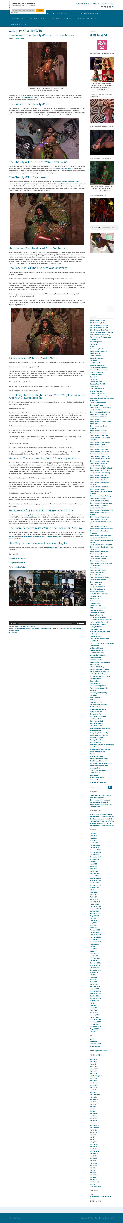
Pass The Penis (95, 683)
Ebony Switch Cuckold (97, 587)
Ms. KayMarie (94, 1125)
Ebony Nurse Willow (96, 572)
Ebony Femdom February (98, 475)
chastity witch (77, 628)
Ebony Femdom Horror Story (99, 500)
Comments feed (95, 1044)
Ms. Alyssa (93, 1059)
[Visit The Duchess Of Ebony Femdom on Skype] (98, 36)
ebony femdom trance (63, 168)
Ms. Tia (92, 1184)
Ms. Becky (93, 1071)
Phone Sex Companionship (99, 688)
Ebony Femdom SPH (96, 554)
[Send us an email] (102, 7)
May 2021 (93, 979)
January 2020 (94, 1017)
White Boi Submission (97, 777)
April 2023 (93, 925)
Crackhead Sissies (96, 374)
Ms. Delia (93, 1102)
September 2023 (95, 913)
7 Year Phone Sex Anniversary (100, 335)
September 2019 (95, 1026)
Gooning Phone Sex (96, 615)
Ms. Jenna (93, 1123)
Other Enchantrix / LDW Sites (85, 1218)
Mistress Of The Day (97, 667)
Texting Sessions (95, 742)
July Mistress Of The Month (99, 638)
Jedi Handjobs (94, 634)
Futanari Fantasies (96, 610)
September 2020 (95, 998)
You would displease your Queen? (23, 10)
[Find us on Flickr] (110, 7)
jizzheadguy (94, 823)
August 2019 (94, 1029)
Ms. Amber (93, 1061)
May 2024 (93, 894)
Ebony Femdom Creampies (99, 454)
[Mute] (78, 623)
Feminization (94, 598)
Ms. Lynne (93, 1142)
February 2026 (95, 845)
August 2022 (94, 944)
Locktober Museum (45, 628)
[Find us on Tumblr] (107, 7)
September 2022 (95, 942)
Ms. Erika (93, 1106)
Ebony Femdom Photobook (60, 18)
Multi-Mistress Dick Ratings (99, 669)
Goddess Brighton (96, 1076)
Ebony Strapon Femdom (98, 579)
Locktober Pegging (96, 650)
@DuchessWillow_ (20, 567)
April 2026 (93, 840)
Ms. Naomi (93, 1158)
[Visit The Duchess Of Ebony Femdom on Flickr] (94, 36)
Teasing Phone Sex (96, 740)
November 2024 (95, 880)
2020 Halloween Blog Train (22, 628)
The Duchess (94, 814)
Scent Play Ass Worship (98, 709)
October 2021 (94, 967)
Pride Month (94, 700)
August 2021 (94, 972)
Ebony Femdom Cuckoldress (99, 456)
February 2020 (95, 1015)
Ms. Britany (94, 1078)
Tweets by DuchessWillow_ (99, 1050)
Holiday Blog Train (96, 629)
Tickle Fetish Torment (97, 751)
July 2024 (93, 890)
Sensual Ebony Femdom (98, 716)
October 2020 (94, 996)
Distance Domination (97, 388)
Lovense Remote (95, 657)
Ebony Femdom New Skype (99, 526)
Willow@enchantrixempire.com (100, 1196)
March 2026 (94, 843)
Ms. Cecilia (93, 1087)
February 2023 (95, 930)
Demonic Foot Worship (98, 384)
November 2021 (95, 965)
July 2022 (93, 946)
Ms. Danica (93, 1097)
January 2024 (94, 904)
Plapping (93, 690)
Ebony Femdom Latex (97, 508)
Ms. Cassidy (94, 1085)
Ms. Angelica (94, 1066)
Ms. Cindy (93, 1090)
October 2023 (94, 911)
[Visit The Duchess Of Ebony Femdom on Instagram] (102, 36)
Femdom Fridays (95, 596)
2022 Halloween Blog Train (99, 330)
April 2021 (93, 982)
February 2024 (95, 901)
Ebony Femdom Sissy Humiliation (101, 545)
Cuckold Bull (94, 377)
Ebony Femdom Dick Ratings (99, 461)
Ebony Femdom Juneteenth (99, 505)
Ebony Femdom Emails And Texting (101, 468)
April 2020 (93, 1010)
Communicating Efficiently (99, 367)
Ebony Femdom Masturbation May (101, 510)
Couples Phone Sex (96, 372)
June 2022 (93, 949)
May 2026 (93, 838)
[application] (47, 623)
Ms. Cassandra (94, 1083)
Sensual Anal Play (96, 714)
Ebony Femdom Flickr (36, 18)
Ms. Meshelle (94, 1149)
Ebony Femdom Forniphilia (99, 487)
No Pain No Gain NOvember (99, 674)
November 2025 (95, 852)
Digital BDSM (94, 386)
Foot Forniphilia (95, 601)
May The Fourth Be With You (100, 662)
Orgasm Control (95, 678)
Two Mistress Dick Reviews (99, 761)
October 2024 (94, 883)
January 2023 (94, 932)
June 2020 (93, 1005)
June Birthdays (95, 641)
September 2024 (95, 885)
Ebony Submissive (96, 582)
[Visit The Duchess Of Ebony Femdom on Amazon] (91, 36)
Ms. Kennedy (94, 1127)
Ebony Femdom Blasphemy (99, 435)
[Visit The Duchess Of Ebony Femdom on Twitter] (105, 36)
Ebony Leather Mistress (98, 570)
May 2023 (93, 923)
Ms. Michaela (94, 1151)
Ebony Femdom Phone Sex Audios (101, 535)
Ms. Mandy (93, 1146)
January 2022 (94, 960)
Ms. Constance (95, 1094)
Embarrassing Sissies (97, 591)
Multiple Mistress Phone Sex (99, 671)
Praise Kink (93, 695)
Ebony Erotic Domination (98, 414)
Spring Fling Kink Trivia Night (99, 733)
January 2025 (94, 876)
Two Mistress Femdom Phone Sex (101, 763)
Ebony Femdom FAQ (18, 24)
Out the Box (17, 1218)
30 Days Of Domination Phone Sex (101, 332)
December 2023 (95, 906)
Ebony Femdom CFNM (97, 444)
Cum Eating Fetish (96, 381)
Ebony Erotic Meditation (98, 417)
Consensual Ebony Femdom (99, 370)
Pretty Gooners (95, 697)
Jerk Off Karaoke (95, 636)
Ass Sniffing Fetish (96, 342)
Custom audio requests (53, 536)
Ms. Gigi (92, 1111)
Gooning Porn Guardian (98, 617)
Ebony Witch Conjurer (97, 589)
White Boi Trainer (96, 780)
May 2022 (93, 951)
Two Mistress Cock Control (99, 758)
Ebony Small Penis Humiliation (100, 577)
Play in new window (21, 626)
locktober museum (14, 630)
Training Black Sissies (97, 756)
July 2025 (93, 861)
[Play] (11, 623)
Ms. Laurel (93, 1132)
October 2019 (94, 1024)
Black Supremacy (95, 355)
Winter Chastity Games (98, 782)
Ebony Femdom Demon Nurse (100, 458)
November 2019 (95, 1022)
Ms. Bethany (94, 1073)
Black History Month (97, 349)
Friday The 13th (95, 605)
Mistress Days (94, 664)
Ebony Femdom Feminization (99, 477)
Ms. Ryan (93, 1172)
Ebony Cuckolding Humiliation (100, 412)
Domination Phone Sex (97, 393)
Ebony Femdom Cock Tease (99, 449)
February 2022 (95, 958)
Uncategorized (95, 768)
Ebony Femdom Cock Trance (99, 451)
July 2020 (93, 1003)
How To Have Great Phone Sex (100, 631)
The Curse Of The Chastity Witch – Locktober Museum (42, 35)
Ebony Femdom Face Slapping (100, 473)
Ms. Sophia (93, 1179)
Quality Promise (99, 1218)
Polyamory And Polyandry (98, 693)
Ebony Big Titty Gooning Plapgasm (101, 407)
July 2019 (93, 1031)
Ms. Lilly (92, 1137)
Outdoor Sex (94, 681)
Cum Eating (94, 379)
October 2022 (94, 939)
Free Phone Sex (95, 603)
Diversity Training (96, 391)
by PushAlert (15, 12)
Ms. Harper (93, 1113)
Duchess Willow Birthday (98, 396)
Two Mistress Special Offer (99, 765)
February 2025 (95, 873)
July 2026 (93, 833)
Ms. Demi (93, 1104)
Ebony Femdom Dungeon (98, 463)
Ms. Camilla (93, 1080)
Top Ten (92, 754)
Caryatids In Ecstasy (96, 358)
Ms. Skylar (93, 1177)
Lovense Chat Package (97, 655)
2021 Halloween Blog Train (99, 327)
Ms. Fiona (93, 1109)
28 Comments (13, 633)
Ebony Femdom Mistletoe (98, 519)
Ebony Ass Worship (96, 405)
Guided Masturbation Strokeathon (101, 620)
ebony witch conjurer (32, 515)
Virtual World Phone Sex (86, 18)
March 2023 (94, 927)
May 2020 (93, 1008)
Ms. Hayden (94, 1116)
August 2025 (94, 859)
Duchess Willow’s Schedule (64, 13)
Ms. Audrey (94, 1069)
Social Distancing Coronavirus (100, 728)
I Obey (40, 10)
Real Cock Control (96, 707)
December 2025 (95, 850)
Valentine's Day (95, 772)
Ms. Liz (92, 1139)
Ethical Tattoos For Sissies (99, 594)
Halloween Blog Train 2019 (99, 622)
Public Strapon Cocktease (98, 704)
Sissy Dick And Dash (96, 721)
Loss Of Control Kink (97, 653)
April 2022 (93, 953)
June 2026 (93, 835)
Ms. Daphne (94, 1099)
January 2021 (94, 989)
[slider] (82, 623)
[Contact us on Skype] (105, 7)
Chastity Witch (35, 628)
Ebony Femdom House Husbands (101, 503)
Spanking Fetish (95, 730)
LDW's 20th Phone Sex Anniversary (102, 643)
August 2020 (94, 1000)
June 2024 (93, 892)
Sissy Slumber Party (96, 723)
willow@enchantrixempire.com (32, 536)
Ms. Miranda (94, 1153)
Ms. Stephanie (94, 1182)
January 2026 (94, 847)
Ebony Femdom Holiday (98, 498)
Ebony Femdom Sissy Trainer (99, 551)
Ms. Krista (93, 1130)
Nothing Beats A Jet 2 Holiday (100, 676)
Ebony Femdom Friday (97, 489)
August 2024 (94, 887)
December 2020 (95, 991)
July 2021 (93, 975)
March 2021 (94, 984)
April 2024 (93, 897)
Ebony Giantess (95, 568)
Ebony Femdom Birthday (98, 430)
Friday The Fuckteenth (98, 608)
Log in (92, 1039)
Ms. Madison (94, 1144)
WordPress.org (95, 1046)
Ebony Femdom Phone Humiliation (101, 528)
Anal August (94, 339)
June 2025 (93, 864)
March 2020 (94, 1012)
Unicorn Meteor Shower (98, 770)
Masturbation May (96, 660)
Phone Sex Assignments (98, 686)
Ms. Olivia (93, 1160)
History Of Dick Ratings (98, 624)
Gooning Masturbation (97, 612)
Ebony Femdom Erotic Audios (100, 470)
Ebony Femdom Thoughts (98, 561)
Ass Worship (94, 344)
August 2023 (94, 916)
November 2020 (95, 993)
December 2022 (95, 934)
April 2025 (93, 868)
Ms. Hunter (93, 1118)
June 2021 (93, 977)
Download (32, 626)
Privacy (107, 1218)
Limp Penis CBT (95, 645)
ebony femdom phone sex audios (68, 181)
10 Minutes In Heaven (97, 320)
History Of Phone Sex (97, 627)
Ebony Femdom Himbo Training (100, 496)
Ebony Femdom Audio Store (18, 558)
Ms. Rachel (93, 1165)
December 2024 (95, 878)
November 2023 (95, 909)
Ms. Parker (93, 1163)
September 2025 (95, 857)
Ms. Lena (93, 1135)
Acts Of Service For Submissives (100, 337)
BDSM (92, 346)
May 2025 (93, 866)
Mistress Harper (52, 547)
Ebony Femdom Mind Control (99, 517)
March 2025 (94, 871)
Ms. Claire (93, 1092)
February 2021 (95, 986)
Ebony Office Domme (97, 575)
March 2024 (94, 899)
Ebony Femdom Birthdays (98, 433)
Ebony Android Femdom (98, 402)
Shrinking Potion (95, 719)
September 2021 (95, 970)
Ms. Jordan (93, 1120)
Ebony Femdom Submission (99, 556)
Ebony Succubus (95, 584)
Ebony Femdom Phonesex (98, 538)
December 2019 (95, 1019)
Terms (112, 1218)
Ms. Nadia (93, 1156)
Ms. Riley (93, 1168)
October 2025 (94, 854)
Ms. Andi (93, 1064)
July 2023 (93, 918)
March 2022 (94, 956)
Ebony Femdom (95, 419)
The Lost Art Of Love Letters (100, 749)
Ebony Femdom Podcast (89, 13)
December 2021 (95, 963)
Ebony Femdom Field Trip (98, 480)
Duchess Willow (95, 1186)
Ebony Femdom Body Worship (100, 442)
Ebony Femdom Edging (97, 466)
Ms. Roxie (93, 1170)
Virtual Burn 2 (94, 775)
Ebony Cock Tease (96, 410)
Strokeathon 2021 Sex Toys (99, 735)
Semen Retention (96, 711)
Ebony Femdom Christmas (98, 447)
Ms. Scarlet (93, 1175)
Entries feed (94, 1041)
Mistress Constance (29, 97)
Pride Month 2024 (96, 702)
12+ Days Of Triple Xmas (98, 323)
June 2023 (93, 920)
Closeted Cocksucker (97, 365)
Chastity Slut (94, 360)
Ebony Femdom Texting (98, 558)
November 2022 (95, 937)
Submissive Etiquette (97, 737)
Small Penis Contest (96, 726)
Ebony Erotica (17, 18)
